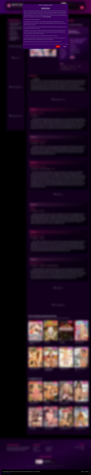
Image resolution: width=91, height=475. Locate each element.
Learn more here (6, 473)
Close (58, 46)
